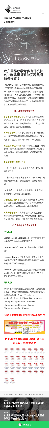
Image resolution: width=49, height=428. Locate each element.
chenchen (23, 394)
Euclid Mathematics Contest (17, 20)
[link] (24, 424)
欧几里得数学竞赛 (37, 394)
